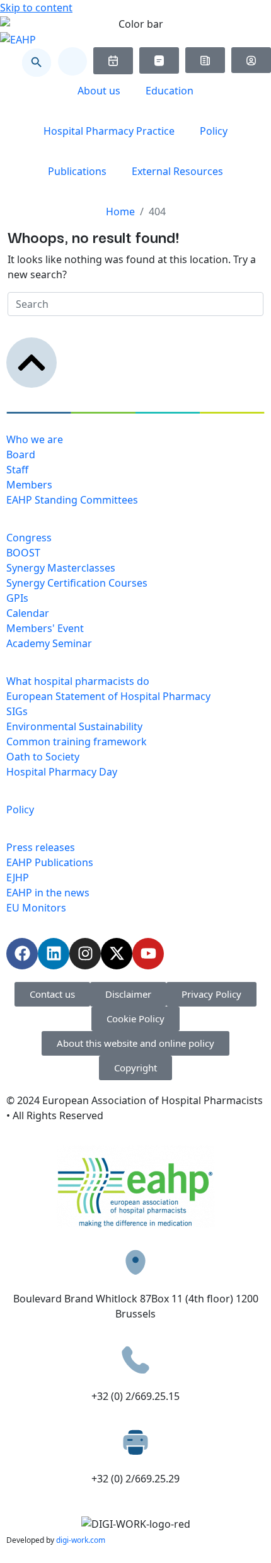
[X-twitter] (116, 953)
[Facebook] (22, 953)
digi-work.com (80, 1540)
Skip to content (36, 7)
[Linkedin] (53, 953)
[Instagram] (85, 953)
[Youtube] (148, 953)
